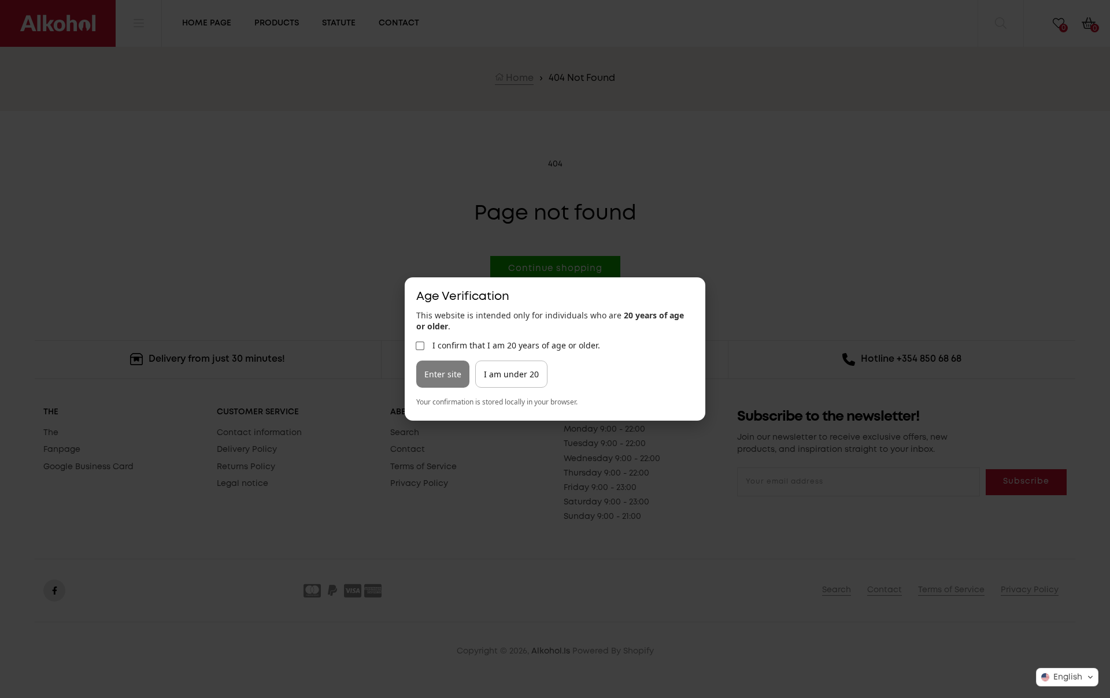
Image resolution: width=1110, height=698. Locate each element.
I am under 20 (511, 374)
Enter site (442, 374)
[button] (1067, 677)
